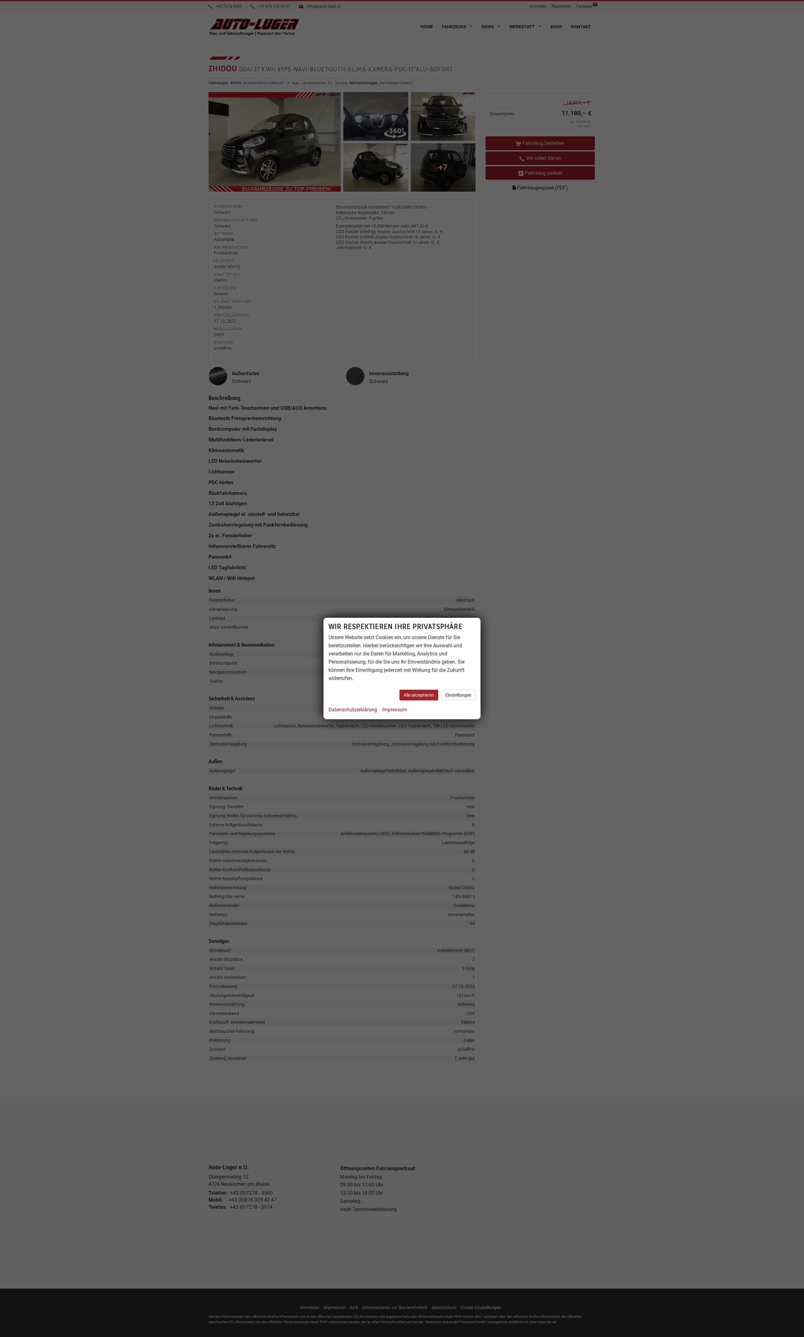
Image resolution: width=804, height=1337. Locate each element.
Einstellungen (458, 695)
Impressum (394, 710)
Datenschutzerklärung (353, 710)
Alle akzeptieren (419, 695)
